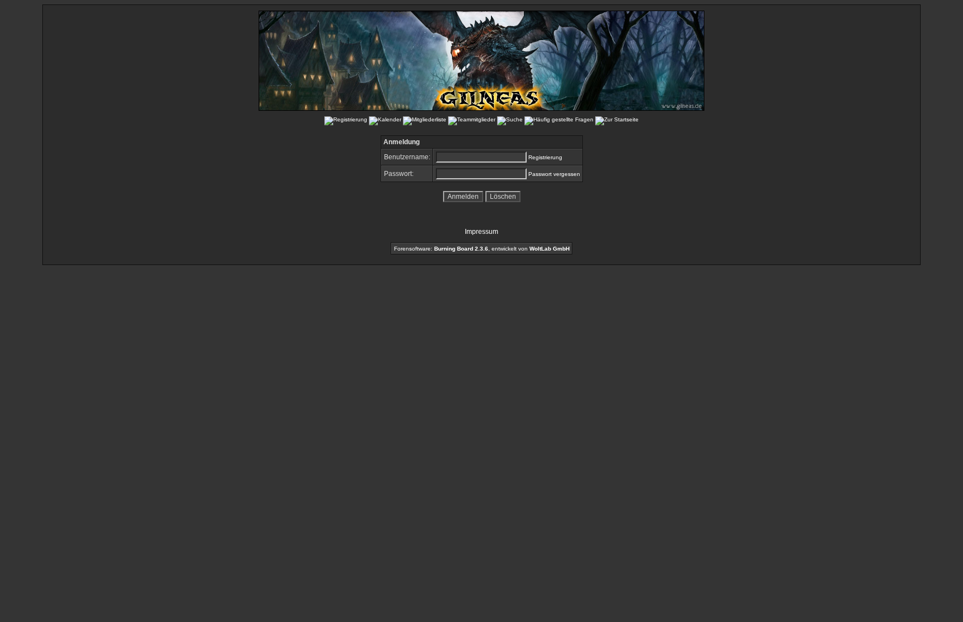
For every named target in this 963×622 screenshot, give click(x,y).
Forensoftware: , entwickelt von (482, 249)
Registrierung (545, 157)
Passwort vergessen (554, 174)
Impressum (481, 232)
